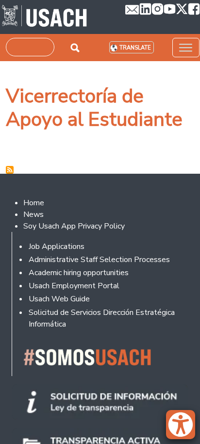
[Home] (44, 17)
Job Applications (56, 246)
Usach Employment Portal (74, 285)
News (33, 214)
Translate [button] (135, 47)
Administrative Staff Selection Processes (99, 259)
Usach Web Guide (59, 299)
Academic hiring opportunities (79, 272)
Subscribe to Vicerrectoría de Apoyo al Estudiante (10, 170)
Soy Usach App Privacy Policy (74, 226)
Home (33, 202)
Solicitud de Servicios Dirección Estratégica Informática (102, 318)
